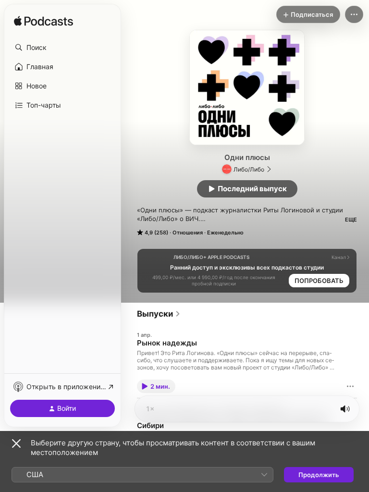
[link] (159, 313)
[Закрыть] (16, 443)
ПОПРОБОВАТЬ (319, 280)
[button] (62, 47)
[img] (43, 21)
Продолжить (318, 475)
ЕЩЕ (351, 219)
